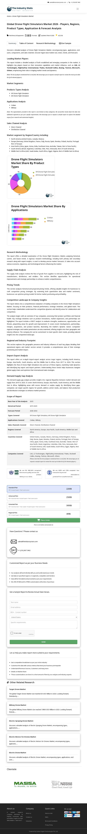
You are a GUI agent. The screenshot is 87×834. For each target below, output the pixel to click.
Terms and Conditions (51, 821)
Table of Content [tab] (26, 43)
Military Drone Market (17, 705)
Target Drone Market (17, 689)
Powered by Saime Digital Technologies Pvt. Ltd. (43, 831)
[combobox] (12, 612)
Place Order (45, 520)
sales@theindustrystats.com (57, 2)
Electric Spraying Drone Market (21, 721)
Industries (29, 821)
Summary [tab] (12, 43)
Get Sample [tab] (66, 43)
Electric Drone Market (17, 753)
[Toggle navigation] (77, 9)
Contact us (29, 817)
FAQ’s (46, 817)
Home (9, 16)
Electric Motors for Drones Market (22, 737)
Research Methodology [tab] (45, 43)
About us (28, 813)
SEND (43, 642)
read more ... (19, 820)
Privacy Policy (49, 825)
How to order (49, 813)
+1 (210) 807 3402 (75, 2)
